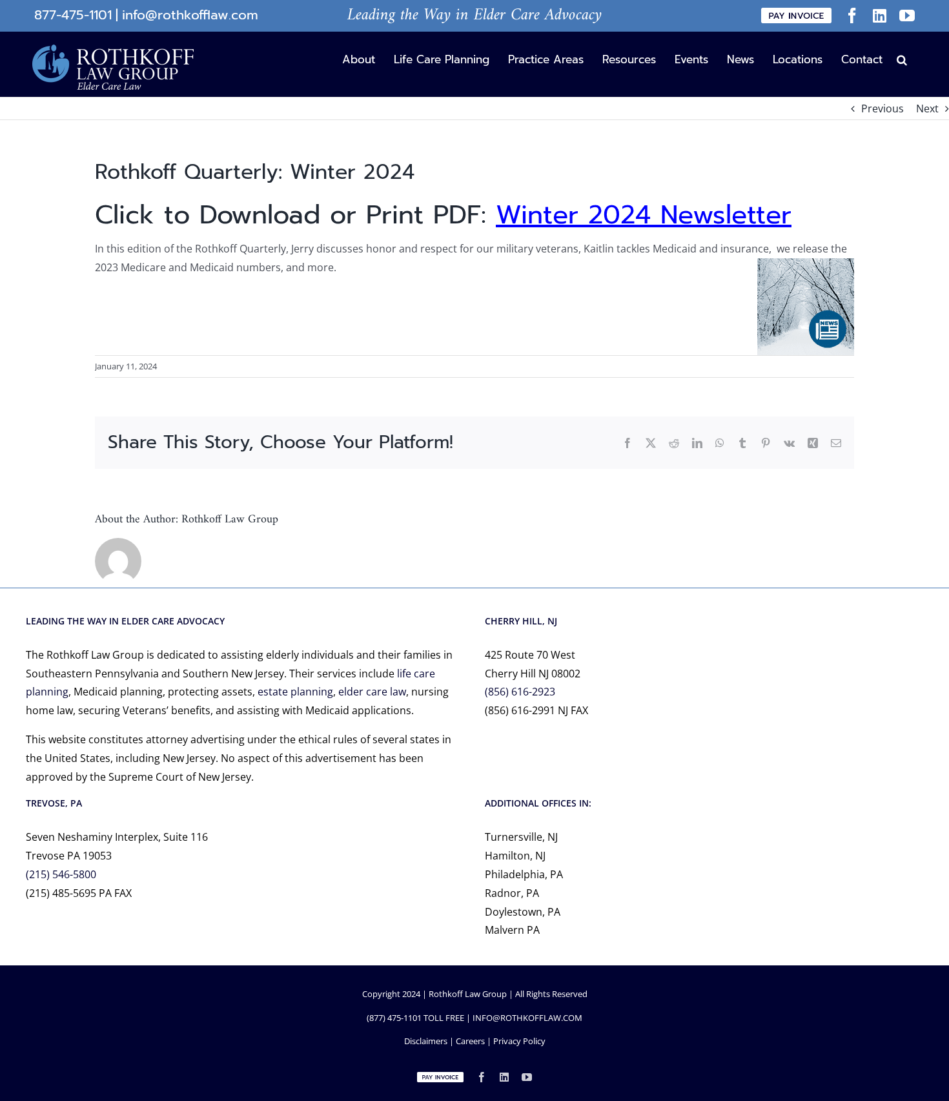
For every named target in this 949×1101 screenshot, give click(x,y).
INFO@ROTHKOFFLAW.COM (527, 1018)
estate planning (295, 691)
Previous (882, 108)
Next (927, 108)
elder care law (372, 691)
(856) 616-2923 (520, 691)
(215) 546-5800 (61, 874)
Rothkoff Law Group (229, 519)
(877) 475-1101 (394, 1018)
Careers (470, 1041)
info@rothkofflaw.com (190, 15)
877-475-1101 (73, 15)
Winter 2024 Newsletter (643, 214)
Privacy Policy (519, 1041)
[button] (902, 59)
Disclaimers (425, 1041)
